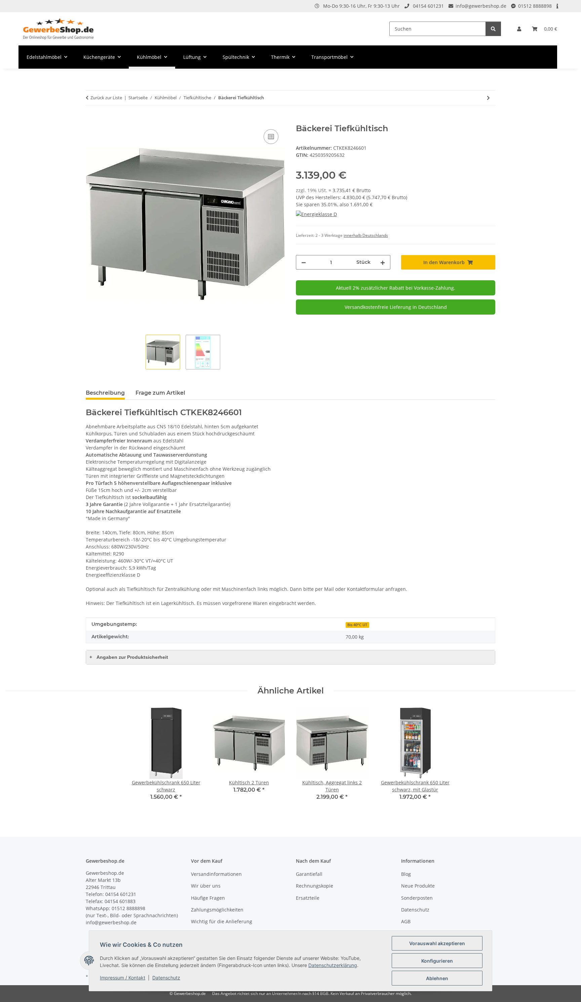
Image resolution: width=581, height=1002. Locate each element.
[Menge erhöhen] (382, 262)
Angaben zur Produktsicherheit (128, 657)
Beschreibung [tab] (105, 393)
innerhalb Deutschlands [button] (366, 235)
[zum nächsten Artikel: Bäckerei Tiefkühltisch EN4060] (488, 98)
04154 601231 (428, 6)
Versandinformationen (216, 874)
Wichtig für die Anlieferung (221, 921)
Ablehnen (437, 978)
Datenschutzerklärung (332, 965)
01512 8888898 (535, 6)
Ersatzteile (307, 898)
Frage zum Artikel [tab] (160, 393)
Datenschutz (166, 977)
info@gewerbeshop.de (481, 6)
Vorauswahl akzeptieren (437, 943)
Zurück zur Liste (106, 98)
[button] (519, 28)
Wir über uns (206, 886)
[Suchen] (493, 29)
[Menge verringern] (303, 262)
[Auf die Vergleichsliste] (271, 136)
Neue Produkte (418, 886)
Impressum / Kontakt (122, 977)
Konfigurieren (437, 961)
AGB (406, 921)
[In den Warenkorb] (91, 120)
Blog (406, 874)
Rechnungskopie (314, 886)
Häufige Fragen (208, 898)
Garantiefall (309, 874)
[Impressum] (557, 6)
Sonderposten (417, 898)
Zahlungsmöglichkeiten (217, 909)
